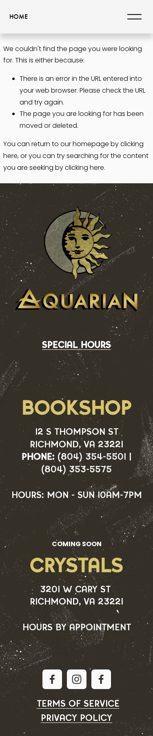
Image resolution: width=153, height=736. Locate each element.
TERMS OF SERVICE (78, 704)
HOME (18, 16)
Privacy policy (76, 718)
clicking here (84, 167)
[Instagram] (76, 679)
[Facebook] (52, 679)
